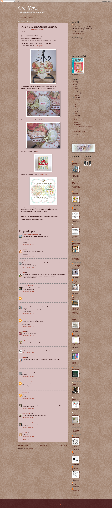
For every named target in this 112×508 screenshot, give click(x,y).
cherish (79, 271)
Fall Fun (79, 403)
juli (75, 104)
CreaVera (27, 7)
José (23, 272)
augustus (77, 102)
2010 (74, 137)
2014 (74, 86)
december (77, 93)
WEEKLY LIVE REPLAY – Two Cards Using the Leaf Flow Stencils (76, 185)
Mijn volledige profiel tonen (78, 33)
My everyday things (75, 469)
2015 (74, 84)
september (77, 99)
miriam (24, 370)
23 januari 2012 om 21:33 (28, 313)
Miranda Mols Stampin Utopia (30, 422)
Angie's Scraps (76, 437)
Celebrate (76, 119)
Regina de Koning (27, 381)
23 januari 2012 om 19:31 (28, 267)
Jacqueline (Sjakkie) (27, 285)
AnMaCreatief (75, 335)
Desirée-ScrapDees (27, 348)
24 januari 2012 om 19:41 (28, 408)
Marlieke (24, 296)
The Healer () (75, 431)
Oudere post (64, 445)
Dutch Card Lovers (75, 194)
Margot (24, 331)
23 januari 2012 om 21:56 (28, 326)
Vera (28, 29)
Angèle (24, 318)
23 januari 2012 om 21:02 (28, 300)
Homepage (44, 445)
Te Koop (30, 17)
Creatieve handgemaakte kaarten (30, 234)
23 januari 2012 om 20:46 (28, 291)
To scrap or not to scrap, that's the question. (76, 267)
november (77, 95)
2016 (74, 82)
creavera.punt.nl (76, 495)
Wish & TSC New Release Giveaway (83, 126)
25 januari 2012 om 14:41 (28, 436)
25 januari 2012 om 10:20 (28, 427)
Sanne (24, 249)
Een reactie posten (25, 439)
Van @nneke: (75, 258)
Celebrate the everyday (79, 131)
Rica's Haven (75, 485)
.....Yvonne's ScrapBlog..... (75, 282)
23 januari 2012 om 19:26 (28, 256)
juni (75, 106)
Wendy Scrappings (75, 415)
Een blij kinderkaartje (79, 129)
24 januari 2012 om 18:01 (28, 398)
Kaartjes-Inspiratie (74, 226)
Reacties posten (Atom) (31, 448)
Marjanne (24, 340)
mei (76, 108)
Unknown (24, 392)
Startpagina (23, 17)
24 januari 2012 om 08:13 (28, 352)
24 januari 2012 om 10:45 (28, 376)
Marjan (24, 357)
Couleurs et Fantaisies (75, 385)
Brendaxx (24, 432)
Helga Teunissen (26, 413)
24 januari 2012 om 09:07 (28, 366)
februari (76, 115)
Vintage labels (77, 124)
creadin (74, 352)
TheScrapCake (43, 174)
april (76, 111)
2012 (74, 91)
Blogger (61, 504)
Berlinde (24, 403)
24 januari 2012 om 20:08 (28, 417)
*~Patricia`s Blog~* (75, 298)
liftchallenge (39, 45)
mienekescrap (75, 369)
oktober (76, 97)
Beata (37, 209)
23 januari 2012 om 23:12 (28, 344)
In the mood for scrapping (76, 454)
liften (37, 151)
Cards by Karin (76, 490)
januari (76, 118)
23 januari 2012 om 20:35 (28, 281)
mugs (79, 388)
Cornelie (24, 304)
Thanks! (76, 122)
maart (76, 113)
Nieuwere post (23, 445)
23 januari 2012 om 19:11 (28, 244)
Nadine (24, 260)
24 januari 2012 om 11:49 (28, 388)
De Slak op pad (75, 259)
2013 (74, 88)
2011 (74, 134)
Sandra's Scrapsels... (75, 320)
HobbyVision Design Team (75, 164)
